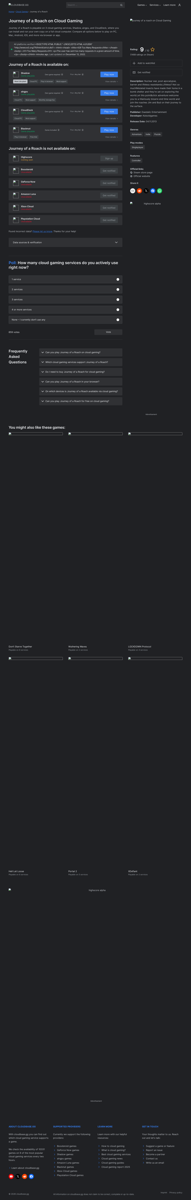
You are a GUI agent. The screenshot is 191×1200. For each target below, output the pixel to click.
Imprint (164, 1192)
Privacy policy (175, 1192)
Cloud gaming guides (113, 1162)
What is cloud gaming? (114, 1150)
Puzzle (157, 134)
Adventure (137, 134)
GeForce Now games (68, 1150)
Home (11, 11)
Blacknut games (65, 1167)
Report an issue (154, 1150)
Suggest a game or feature (160, 1146)
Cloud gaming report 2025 (116, 1167)
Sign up (109, 158)
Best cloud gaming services (116, 1154)
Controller (136, 160)
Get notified (109, 170)
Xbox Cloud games (67, 1171)
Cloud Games (22, 11)
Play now (109, 74)
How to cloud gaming (113, 1146)
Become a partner (155, 1154)
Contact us (152, 1158)
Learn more (169, 5)
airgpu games (64, 1158)
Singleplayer (137, 147)
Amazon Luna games (68, 1162)
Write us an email (155, 1162)
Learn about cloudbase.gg (25, 1167)
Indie (148, 134)
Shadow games (65, 1154)
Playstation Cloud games (70, 1175)
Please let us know (42, 231)
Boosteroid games (66, 1146)
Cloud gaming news (112, 1158)
